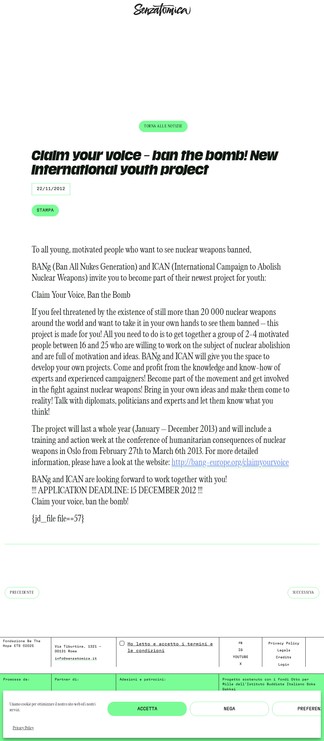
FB (240, 643)
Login (283, 664)
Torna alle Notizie (163, 126)
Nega (229, 708)
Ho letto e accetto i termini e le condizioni (170, 647)
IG (240, 650)
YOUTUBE (240, 657)
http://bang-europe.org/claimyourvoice (230, 463)
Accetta (147, 708)
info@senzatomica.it (76, 658)
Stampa (45, 210)
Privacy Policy (23, 728)
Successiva (304, 593)
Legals (283, 650)
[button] (5, 24)
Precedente (22, 593)
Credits (283, 657)
